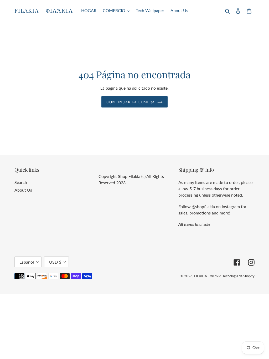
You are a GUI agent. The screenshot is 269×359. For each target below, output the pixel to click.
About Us (23, 189)
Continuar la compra (130, 101)
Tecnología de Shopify (239, 276)
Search (20, 182)
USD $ (55, 261)
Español (26, 261)
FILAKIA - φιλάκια (43, 10)
